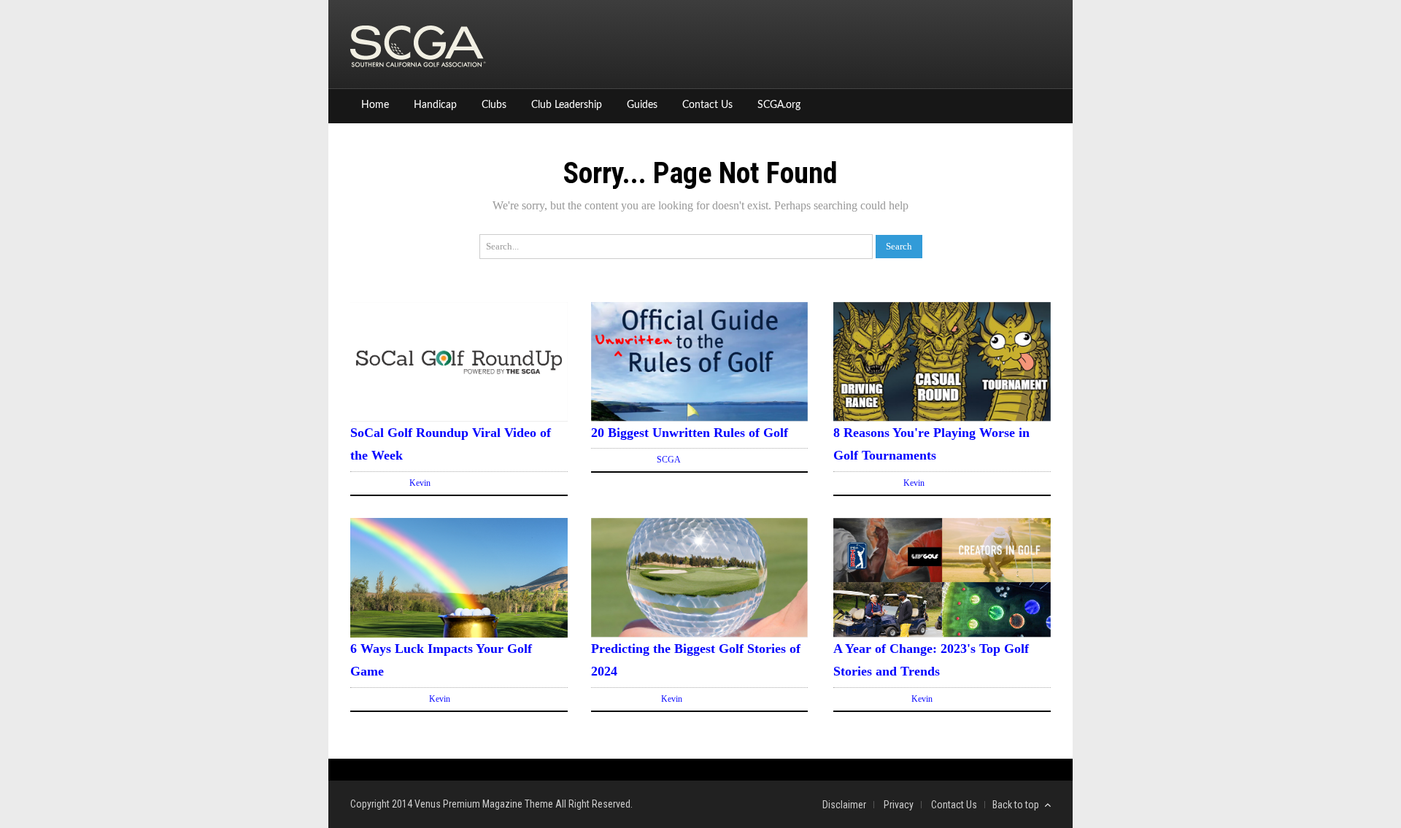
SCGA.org (778, 105)
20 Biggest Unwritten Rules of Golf (689, 432)
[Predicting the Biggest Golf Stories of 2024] (699, 633)
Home (375, 105)
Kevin (420, 483)
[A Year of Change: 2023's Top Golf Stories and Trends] (942, 633)
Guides (642, 105)
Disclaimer (844, 804)
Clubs (494, 105)
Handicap (435, 105)
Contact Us (707, 105)
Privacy (899, 804)
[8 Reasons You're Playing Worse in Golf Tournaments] (942, 417)
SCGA (669, 459)
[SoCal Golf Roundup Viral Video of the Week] (459, 417)
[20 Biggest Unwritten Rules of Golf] (699, 417)
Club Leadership (566, 105)
